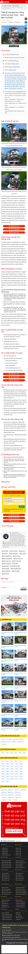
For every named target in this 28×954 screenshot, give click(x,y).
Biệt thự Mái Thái (19, 875)
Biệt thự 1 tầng (18, 848)
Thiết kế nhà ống (5, 851)
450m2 (7, 778)
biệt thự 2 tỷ (6, 903)
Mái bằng (21, 739)
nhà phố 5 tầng (22, 906)
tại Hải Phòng (7, 889)
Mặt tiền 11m (18, 792)
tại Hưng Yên (7, 894)
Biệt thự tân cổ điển (4, 857)
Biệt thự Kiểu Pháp (5, 873)
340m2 (3, 773)
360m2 (12, 773)
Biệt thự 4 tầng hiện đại (14, 66)
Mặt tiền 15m (4, 797)
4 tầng (15, 752)
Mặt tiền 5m (4, 789)
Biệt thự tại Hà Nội (5, 887)
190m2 (3, 766)
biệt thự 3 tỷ (6, 905)
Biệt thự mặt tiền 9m (6, 571)
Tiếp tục (22, 506)
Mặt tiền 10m (11, 792)
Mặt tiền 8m (23, 789)
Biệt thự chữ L (12, 82)
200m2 (7, 766)
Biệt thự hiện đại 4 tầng (15, 566)
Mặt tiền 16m (11, 797)
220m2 (16, 766)
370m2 (16, 773)
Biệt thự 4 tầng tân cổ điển (6, 865)
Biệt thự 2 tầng (18, 849)
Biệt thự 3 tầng (18, 851)
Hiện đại (3, 739)
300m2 (7, 771)
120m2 (16, 761)
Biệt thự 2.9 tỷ (20, 77)
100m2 (7, 761)
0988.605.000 (14, 226)
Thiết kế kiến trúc (4, 844)
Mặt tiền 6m (10, 789)
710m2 (3, 781)
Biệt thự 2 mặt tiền (13, 551)
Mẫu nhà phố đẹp (19, 900)
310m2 (12, 771)
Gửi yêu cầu (15, 232)
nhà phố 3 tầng (22, 903)
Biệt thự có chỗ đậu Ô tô (18, 78)
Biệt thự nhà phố (15, 80)
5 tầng (20, 752)
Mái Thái (9, 741)
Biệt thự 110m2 (12, 70)
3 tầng (11, 752)
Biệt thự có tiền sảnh (16, 561)
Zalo (26, 25)
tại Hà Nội (23, 889)
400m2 (7, 776)
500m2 (21, 778)
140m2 (3, 763)
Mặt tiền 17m (18, 797)
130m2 (20, 761)
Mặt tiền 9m (4, 792)
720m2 (7, 781)
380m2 (21, 773)
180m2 (21, 763)
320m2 (16, 771)
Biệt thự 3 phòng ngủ (12, 77)
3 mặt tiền (15, 799)
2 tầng (7, 752)
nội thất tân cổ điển (9, 914)
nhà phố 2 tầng (22, 901)
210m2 (12, 766)
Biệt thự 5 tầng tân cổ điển (6, 867)
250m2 (7, 768)
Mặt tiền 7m (17, 789)
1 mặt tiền (4, 799)
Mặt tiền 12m (4, 794)
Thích (2, 20)
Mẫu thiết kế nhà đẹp (19, 917)
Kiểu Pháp (15, 739)
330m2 (21, 771)
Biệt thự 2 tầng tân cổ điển (6, 862)
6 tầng (24, 752)
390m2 (3, 776)
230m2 (21, 766)
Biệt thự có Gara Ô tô (18, 558)
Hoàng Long (21, 220)
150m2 (7, 763)
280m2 (21, 768)
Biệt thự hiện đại (14, 60)
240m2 (3, 768)
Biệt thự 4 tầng (15, 63)
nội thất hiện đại (8, 917)
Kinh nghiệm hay (19, 916)
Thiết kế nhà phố (5, 849)
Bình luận (9, 20)
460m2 (12, 778)
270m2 (16, 768)
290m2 (3, 771)
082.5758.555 (14, 229)
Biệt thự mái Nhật (13, 75)
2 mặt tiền (9, 799)
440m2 (3, 778)
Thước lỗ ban (18, 914)
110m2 (11, 761)
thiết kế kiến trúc (20, 91)
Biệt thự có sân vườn (20, 86)
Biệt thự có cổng (8, 88)
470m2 (16, 778)
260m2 (12, 768)
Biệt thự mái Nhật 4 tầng (12, 84)
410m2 (12, 776)
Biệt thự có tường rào (18, 88)
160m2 (12, 763)
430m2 (21, 776)
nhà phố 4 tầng (22, 905)
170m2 (16, 763)
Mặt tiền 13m (11, 794)
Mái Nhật (14, 741)
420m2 (16, 776)
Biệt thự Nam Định (15, 571)
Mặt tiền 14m (18, 794)
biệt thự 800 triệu (7, 900)
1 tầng (3, 752)
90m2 (3, 761)
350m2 (7, 773)
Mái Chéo (4, 741)
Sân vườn (4, 744)
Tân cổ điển (9, 739)
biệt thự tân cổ (6, 860)
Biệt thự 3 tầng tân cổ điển (6, 864)
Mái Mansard (20, 741)
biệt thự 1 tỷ (6, 901)
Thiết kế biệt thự (5, 848)
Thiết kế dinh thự (5, 853)
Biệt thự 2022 (12, 86)
